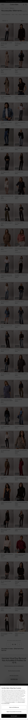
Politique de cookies (10, 702)
